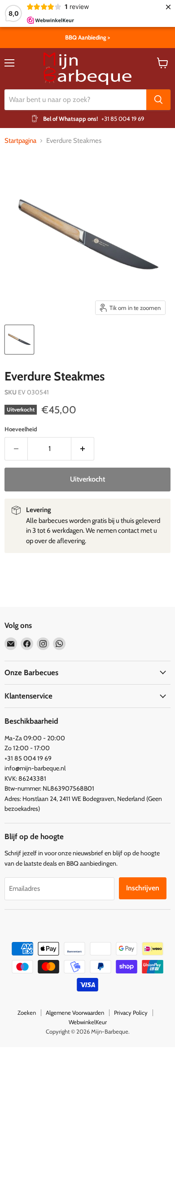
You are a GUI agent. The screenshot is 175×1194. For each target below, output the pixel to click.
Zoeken (27, 1012)
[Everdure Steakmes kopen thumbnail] (19, 339)
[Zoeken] (158, 99)
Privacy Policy (131, 1012)
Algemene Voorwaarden (75, 1012)
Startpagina (20, 141)
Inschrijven (142, 888)
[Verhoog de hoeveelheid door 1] (82, 448)
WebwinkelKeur (88, 1022)
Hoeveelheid (20, 429)
